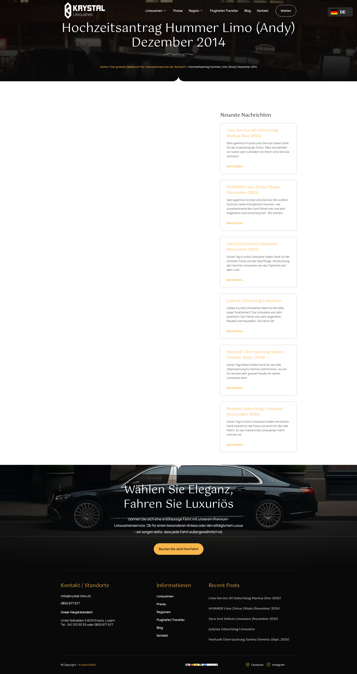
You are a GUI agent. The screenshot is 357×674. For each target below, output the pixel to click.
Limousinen (153, 10)
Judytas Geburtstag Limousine (254, 301)
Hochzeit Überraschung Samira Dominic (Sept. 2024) (255, 355)
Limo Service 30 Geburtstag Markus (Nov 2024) (252, 133)
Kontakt (262, 10)
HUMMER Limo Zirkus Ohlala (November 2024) (253, 190)
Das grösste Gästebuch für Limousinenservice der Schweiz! (148, 67)
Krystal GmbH (87, 665)
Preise (178, 10)
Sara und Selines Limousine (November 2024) (252, 247)
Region (194, 10)
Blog (247, 10)
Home (104, 67)
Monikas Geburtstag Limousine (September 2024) (255, 412)
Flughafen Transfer (224, 10)
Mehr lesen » (235, 166)
